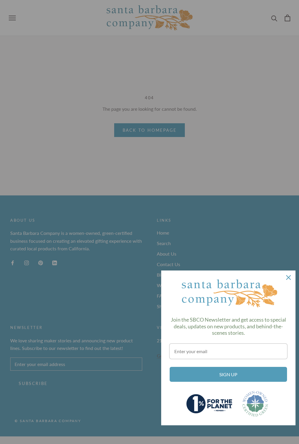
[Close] (288, 277)
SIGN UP (228, 374)
